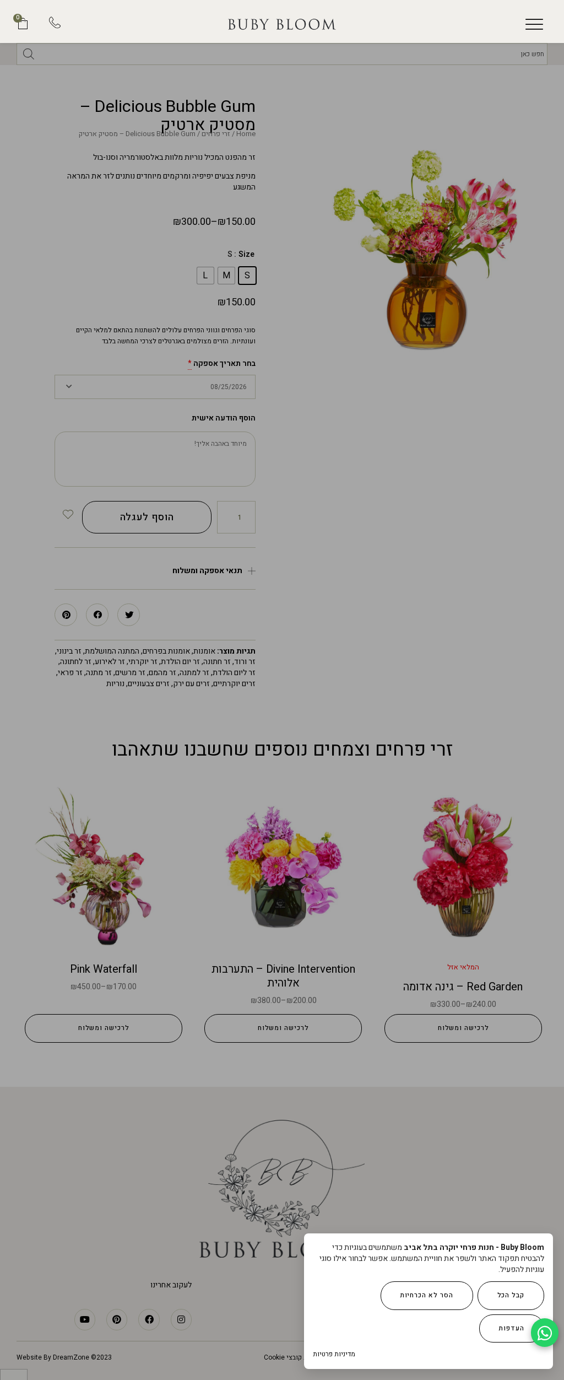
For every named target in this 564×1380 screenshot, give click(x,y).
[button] (534, 24)
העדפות (511, 1328)
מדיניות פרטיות (334, 1354)
